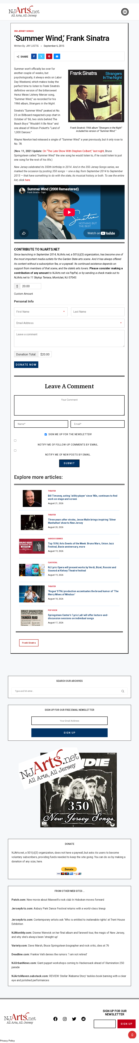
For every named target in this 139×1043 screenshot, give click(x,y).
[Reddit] (83, 1019)
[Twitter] (74, 1019)
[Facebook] (55, 1019)
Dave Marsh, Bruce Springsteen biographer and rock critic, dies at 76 (68, 945)
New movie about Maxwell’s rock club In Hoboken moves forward (65, 899)
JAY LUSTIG (32, 46)
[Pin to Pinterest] (49, 56)
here (27, 180)
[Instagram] (65, 1019)
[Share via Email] (57, 56)
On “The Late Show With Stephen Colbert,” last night (73, 151)
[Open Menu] (125, 12)
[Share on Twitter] (41, 56)
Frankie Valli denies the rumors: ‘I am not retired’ (58, 954)
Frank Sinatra (29, 643)
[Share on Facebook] (34, 56)
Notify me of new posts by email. (68, 454)
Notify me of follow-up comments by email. (68, 444)
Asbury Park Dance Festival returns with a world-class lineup (70, 908)
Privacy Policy (7, 1040)
